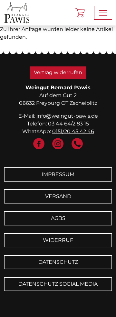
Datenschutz (58, 262)
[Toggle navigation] (103, 13)
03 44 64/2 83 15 (68, 124)
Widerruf (58, 240)
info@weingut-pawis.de (67, 116)
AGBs (58, 218)
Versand (58, 196)
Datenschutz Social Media (58, 284)
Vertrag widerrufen (58, 72)
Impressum (58, 174)
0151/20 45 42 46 (73, 131)
